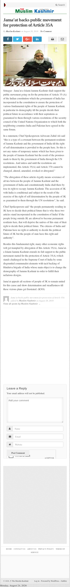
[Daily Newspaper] (35, 10)
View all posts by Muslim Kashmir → (22, 304)
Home (9, 549)
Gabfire (64, 581)
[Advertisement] (35, 345)
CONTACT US (19, 549)
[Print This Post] (52, 39)
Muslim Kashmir (13, 31)
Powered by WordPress (50, 581)
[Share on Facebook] (8, 39)
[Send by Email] (62, 39)
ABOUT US (31, 549)
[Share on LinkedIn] (37, 39)
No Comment (46, 31)
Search (61, 5)
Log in (36, 581)
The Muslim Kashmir (19, 581)
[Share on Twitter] (18, 39)
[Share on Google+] (28, 39)
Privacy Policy (46, 549)
